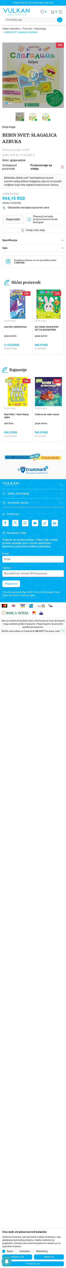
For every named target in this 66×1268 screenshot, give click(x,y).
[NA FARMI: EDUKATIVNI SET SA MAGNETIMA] (48, 304)
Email (5, 553)
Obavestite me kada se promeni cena (28, 207)
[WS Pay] (40, 605)
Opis (5, 248)
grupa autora (17, 160)
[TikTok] (45, 523)
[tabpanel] (33, 75)
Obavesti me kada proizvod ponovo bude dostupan (45, 219)
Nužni (10, 1251)
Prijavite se (11, 583)
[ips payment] (50, 605)
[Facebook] (5, 523)
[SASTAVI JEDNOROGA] (17, 304)
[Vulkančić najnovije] (8, 381)
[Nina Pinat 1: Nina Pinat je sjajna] (17, 391)
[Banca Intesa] (15, 612)
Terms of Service (21, 595)
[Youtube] (35, 523)
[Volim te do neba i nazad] (48, 391)
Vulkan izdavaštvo (11, 29)
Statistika (24, 1251)
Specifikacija (9, 240)
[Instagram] (25, 523)
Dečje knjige (40, 29)
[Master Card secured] (34, 612)
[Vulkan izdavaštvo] (16, 11)
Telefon (6, 567)
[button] (54, 12)
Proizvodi (27, 29)
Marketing (42, 1251)
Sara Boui (8, 423)
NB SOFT (39, 631)
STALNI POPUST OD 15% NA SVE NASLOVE (33, 3)
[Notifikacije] (7, 1261)
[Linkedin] (55, 523)
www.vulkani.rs (16, 631)
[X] (15, 523)
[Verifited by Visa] (41, 612)
